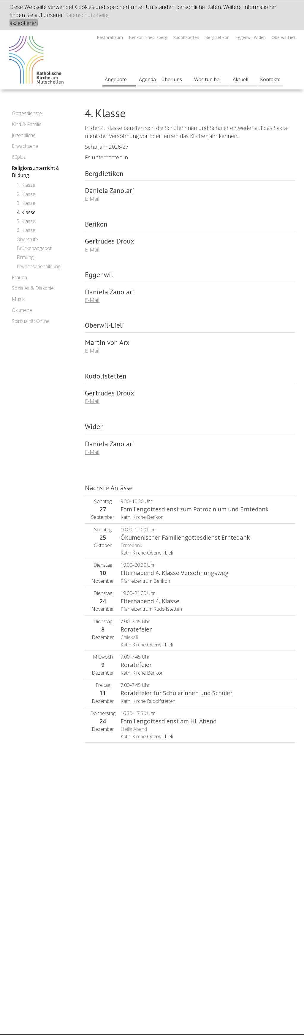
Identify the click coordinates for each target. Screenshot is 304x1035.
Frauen (19, 277)
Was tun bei (207, 79)
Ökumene (22, 310)
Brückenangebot (34, 248)
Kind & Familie (27, 124)
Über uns (171, 79)
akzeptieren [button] (24, 22)
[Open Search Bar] (289, 79)
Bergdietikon (217, 37)
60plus (19, 157)
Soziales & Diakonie (33, 288)
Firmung (25, 257)
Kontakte (270, 79)
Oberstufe (27, 239)
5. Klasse (26, 221)
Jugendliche (24, 135)
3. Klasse (26, 203)
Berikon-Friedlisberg (148, 37)
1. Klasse (26, 185)
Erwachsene (25, 146)
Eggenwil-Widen (250, 37)
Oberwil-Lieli (283, 37)
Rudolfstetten (186, 37)
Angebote (116, 79)
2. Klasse (26, 194)
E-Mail (92, 198)
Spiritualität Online (31, 321)
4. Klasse (26, 212)
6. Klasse (26, 230)
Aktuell (240, 79)
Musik (18, 299)
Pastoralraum (110, 37)
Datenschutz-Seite (86, 14)
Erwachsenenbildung (38, 266)
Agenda (147, 79)
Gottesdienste (27, 113)
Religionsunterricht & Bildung (35, 171)
